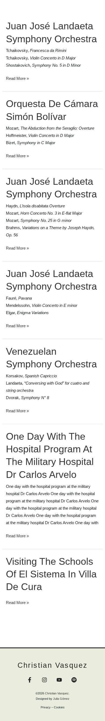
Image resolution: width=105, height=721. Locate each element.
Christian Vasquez (53, 665)
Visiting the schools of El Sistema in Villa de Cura (51, 574)
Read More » (17, 78)
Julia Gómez (61, 698)
